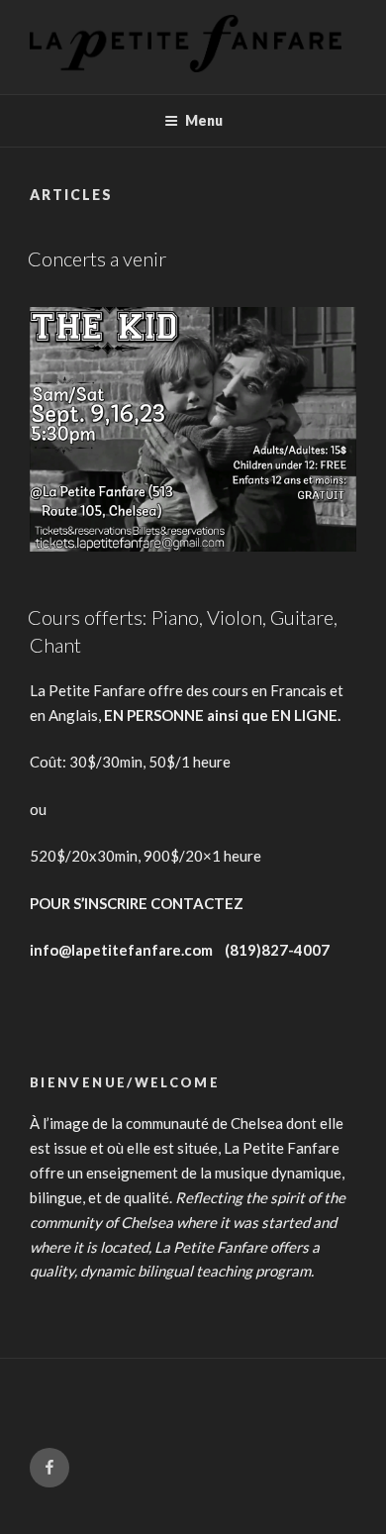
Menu (204, 120)
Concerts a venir (97, 258)
